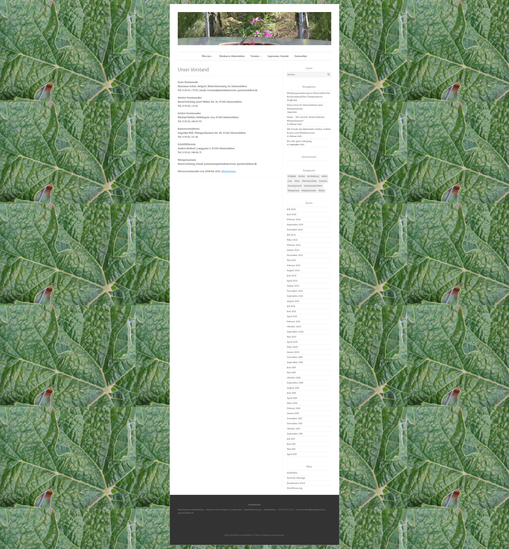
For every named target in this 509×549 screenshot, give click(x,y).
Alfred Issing (228, 171)
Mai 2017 (291, 449)
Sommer (323, 181)
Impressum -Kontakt (278, 56)
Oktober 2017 (293, 428)
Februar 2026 (293, 219)
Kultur (324, 176)
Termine (254, 56)
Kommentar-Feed (296, 483)
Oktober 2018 (293, 377)
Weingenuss (293, 190)
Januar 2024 (293, 250)
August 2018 (293, 388)
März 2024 (292, 240)
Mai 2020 (291, 337)
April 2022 (292, 281)
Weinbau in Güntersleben (232, 56)
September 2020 (295, 332)
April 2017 (292, 454)
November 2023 (295, 255)
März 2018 (292, 403)
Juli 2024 (291, 235)
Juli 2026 (291, 209)
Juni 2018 (291, 393)
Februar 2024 (294, 245)
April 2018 (292, 398)
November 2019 (295, 357)
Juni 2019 (291, 367)
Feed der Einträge (296, 478)
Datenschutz (301, 56)
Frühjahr (292, 176)
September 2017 (295, 433)
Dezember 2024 (295, 229)
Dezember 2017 (294, 418)
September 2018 (295, 382)
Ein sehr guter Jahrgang (299, 141)
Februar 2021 (293, 321)
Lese (290, 181)
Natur (297, 181)
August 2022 (293, 270)
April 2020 (292, 342)
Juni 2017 (291, 444)
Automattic (279, 535)
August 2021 (293, 301)
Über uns (206, 56)
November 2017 (294, 423)
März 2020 (292, 347)
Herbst (301, 176)
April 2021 (292, 316)
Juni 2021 (291, 311)
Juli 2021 (291, 306)
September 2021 (295, 296)
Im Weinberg (313, 176)
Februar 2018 (293, 408)
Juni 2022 (291, 275)
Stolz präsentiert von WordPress (238, 535)
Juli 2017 (291, 439)
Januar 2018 (293, 413)
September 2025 (295, 224)
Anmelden (292, 473)
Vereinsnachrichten (313, 186)
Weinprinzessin (309, 190)
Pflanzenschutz (309, 181)
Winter (321, 190)
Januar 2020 (293, 352)
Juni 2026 (291, 214)
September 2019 (295, 362)
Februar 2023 (293, 265)
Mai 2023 (291, 260)
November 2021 (295, 291)
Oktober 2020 (294, 326)
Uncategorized (295, 186)
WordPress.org (294, 488)
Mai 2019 (291, 372)
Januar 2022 (293, 286)
